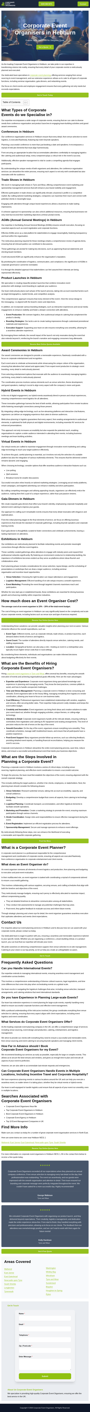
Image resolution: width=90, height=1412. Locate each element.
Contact (83, 4)
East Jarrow (15, 1143)
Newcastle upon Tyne (44, 1143)
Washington (51, 1268)
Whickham (50, 1276)
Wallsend (5, 1143)
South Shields (60, 1143)
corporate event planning (40, 75)
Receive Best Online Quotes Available (45, 344)
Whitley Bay (51, 1272)
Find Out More (45, 841)
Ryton (48, 1294)
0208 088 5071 (46, 4)
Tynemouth (8, 1291)
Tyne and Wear (52, 1279)
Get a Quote (43, 47)
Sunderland (51, 1283)
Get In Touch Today (45, 95)
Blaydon (49, 1287)
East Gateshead (27, 1143)
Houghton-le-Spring (54, 1291)
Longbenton (9, 1288)
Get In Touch (45, 956)
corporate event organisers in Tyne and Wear (25, 674)
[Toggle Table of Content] (24, 103)
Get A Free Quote (45, 1251)
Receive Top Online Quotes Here (45, 620)
